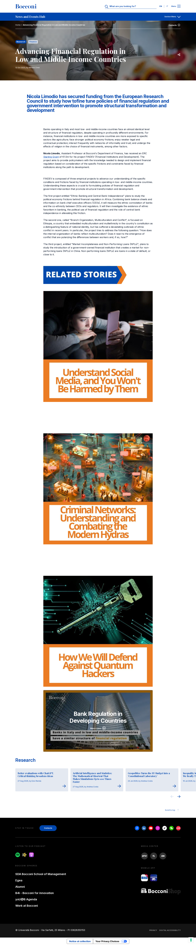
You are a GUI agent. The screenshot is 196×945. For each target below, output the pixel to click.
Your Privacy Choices (107, 941)
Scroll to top (170, 810)
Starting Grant (51, 156)
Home (18, 25)
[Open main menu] (179, 6)
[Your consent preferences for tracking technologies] (191, 940)
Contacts (173, 25)
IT (167, 6)
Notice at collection (80, 941)
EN (160, 6)
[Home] (26, 6)
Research (25, 760)
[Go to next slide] (179, 797)
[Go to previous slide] (172, 797)
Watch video (95, 728)
